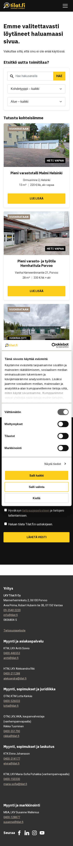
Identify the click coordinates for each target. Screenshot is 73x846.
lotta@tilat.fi (11, 705)
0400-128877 (12, 817)
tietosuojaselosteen (35, 510)
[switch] (63, 424)
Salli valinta (36, 486)
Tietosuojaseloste (15, 630)
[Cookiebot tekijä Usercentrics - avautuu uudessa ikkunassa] (52, 345)
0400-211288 (12, 673)
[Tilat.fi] (14, 6)
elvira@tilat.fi (11, 763)
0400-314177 (12, 758)
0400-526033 (12, 701)
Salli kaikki (36, 475)
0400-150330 (12, 779)
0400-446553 (12, 653)
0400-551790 (12, 731)
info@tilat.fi (11, 615)
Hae (59, 76)
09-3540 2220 (12, 610)
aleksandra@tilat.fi (15, 678)
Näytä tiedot (52, 463)
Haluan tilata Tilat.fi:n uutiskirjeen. (30, 524)
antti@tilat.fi (11, 658)
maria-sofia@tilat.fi (15, 784)
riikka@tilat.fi (11, 736)
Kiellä (36, 498)
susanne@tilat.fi (13, 822)
